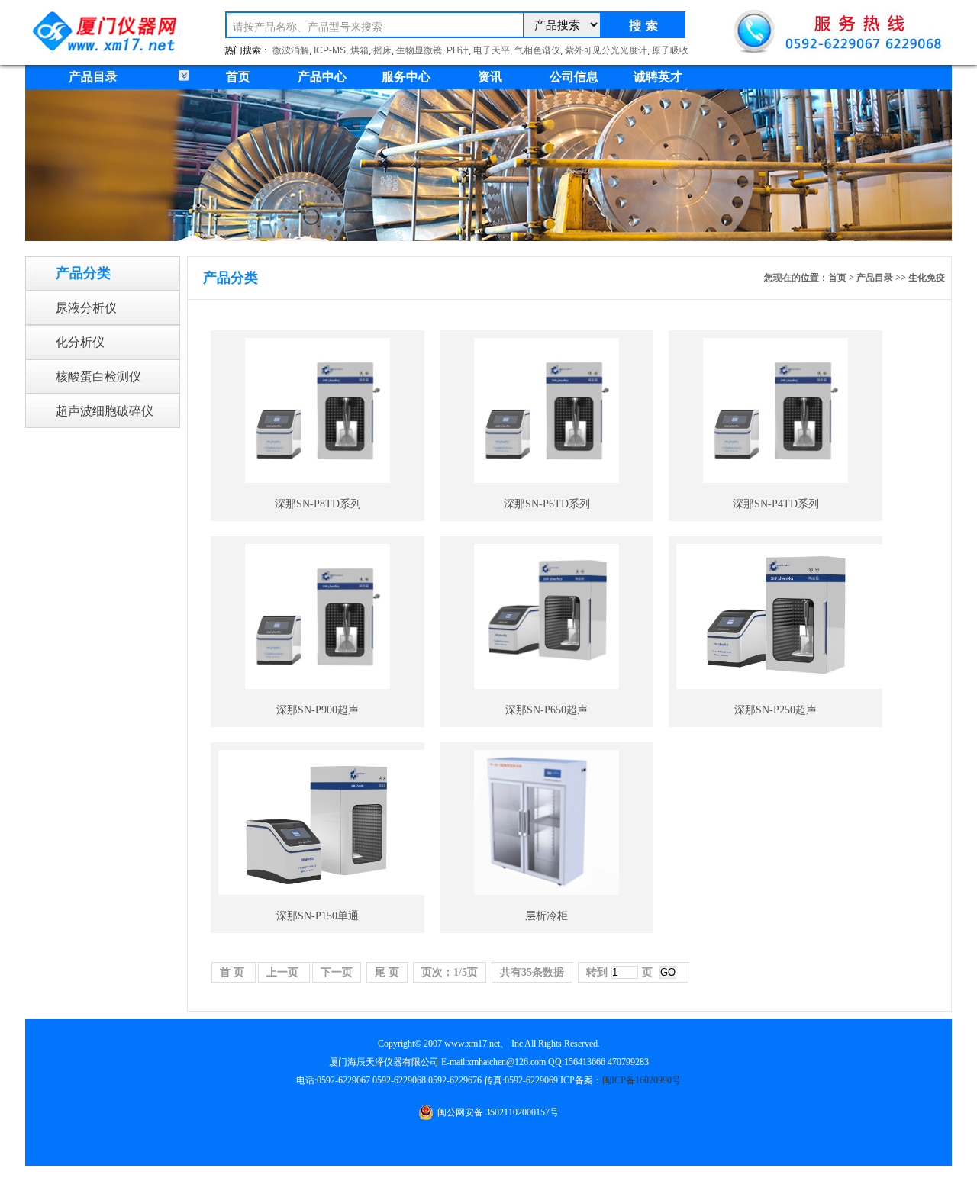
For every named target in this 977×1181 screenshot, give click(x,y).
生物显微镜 (419, 50)
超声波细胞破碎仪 (104, 410)
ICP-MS (330, 50)
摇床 (382, 50)
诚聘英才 (658, 76)
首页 (238, 76)
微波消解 (290, 50)
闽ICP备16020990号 (641, 1080)
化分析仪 (80, 342)
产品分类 (83, 273)
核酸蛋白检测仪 (98, 376)
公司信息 (574, 76)
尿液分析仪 (86, 307)
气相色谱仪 (537, 50)
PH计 (458, 50)
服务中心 (406, 76)
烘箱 (359, 50)
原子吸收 (670, 50)
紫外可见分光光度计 (606, 50)
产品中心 (322, 76)
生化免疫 (926, 277)
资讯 (490, 76)
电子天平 (491, 50)
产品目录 (874, 277)
